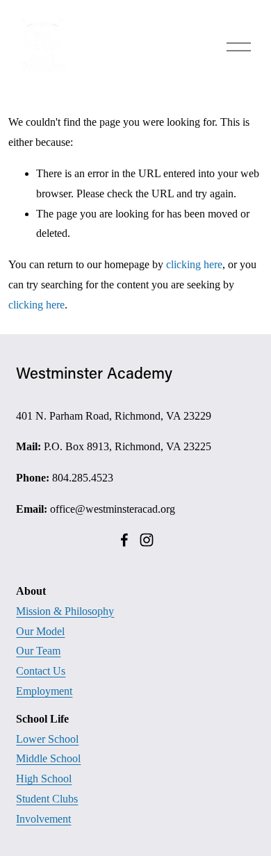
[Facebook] (124, 540)
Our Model (40, 631)
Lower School (47, 739)
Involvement (43, 819)
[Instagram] (147, 540)
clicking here (194, 264)
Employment (44, 691)
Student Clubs (47, 799)
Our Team (38, 651)
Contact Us (40, 671)
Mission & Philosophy (65, 611)
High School (44, 778)
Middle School (48, 758)
